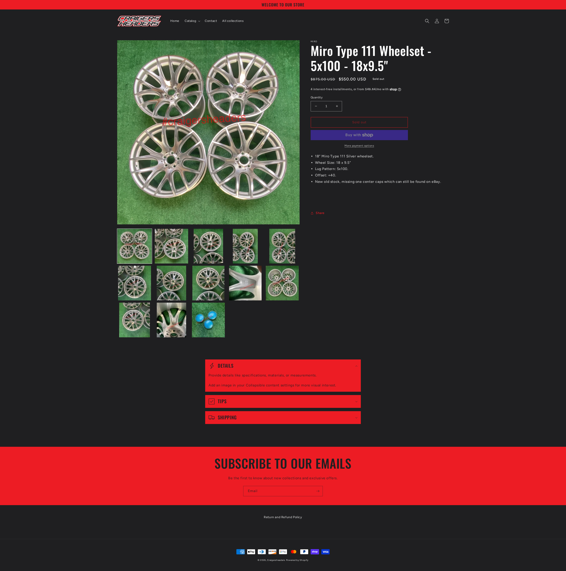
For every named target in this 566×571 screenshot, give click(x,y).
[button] (192, 21)
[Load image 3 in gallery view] (208, 246)
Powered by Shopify (297, 560)
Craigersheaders (276, 560)
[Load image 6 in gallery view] (134, 283)
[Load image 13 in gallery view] (208, 320)
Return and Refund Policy (283, 517)
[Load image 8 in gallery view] (208, 283)
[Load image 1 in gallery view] (134, 246)
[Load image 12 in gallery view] (171, 320)
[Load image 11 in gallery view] (134, 320)
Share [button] (320, 213)
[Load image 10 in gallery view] (282, 283)
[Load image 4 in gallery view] (245, 246)
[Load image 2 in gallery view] (171, 246)
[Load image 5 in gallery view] (282, 246)
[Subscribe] (318, 491)
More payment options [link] (359, 145)
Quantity (317, 97)
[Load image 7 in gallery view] (171, 283)
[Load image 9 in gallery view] (245, 283)
